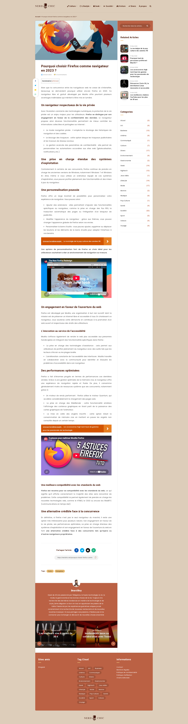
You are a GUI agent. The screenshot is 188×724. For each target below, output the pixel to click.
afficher (55, 81)
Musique (123, 196)
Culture (72, 6)
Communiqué (125, 140)
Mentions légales (123, 670)
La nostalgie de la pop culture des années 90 (139, 50)
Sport (122, 216)
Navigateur (59, 571)
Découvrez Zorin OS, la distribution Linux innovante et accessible (139, 85)
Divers (133, 6)
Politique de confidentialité (127, 672)
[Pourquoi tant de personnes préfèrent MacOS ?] (124, 58)
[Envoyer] (147, 26)
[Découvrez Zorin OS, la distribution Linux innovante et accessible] (124, 83)
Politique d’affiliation (124, 675)
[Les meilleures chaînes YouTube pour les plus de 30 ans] (124, 95)
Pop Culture (125, 201)
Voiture (122, 6)
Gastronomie (125, 160)
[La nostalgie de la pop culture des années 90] (124, 49)
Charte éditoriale (123, 678)
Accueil (37, 17)
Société (109, 6)
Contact (120, 667)
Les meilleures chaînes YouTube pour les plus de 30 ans (139, 97)
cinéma (123, 135)
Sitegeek (41, 667)
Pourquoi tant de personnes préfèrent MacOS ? (138, 60)
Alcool (122, 120)
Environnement (126, 155)
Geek (97, 6)
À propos (143, 6)
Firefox (50, 571)
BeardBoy (76, 590)
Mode (122, 186)
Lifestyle (85, 6)
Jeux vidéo (124, 175)
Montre (123, 191)
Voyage (123, 226)
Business (123, 130)
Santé (122, 206)
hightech (123, 170)
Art (121, 125)
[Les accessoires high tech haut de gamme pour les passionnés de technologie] (124, 70)
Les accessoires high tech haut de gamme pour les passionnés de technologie (139, 73)
